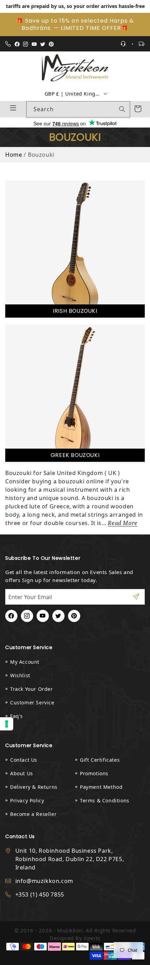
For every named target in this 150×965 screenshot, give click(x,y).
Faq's (16, 716)
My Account (24, 662)
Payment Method (101, 787)
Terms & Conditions (104, 800)
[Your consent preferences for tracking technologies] (6, 723)
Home (13, 154)
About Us (21, 773)
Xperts (92, 937)
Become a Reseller (33, 814)
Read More (122, 523)
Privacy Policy (27, 800)
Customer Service (32, 702)
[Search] (122, 109)
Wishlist (20, 675)
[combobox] (78, 109)
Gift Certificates (100, 760)
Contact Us (23, 760)
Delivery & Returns (34, 787)
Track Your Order (31, 689)
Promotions (94, 773)
